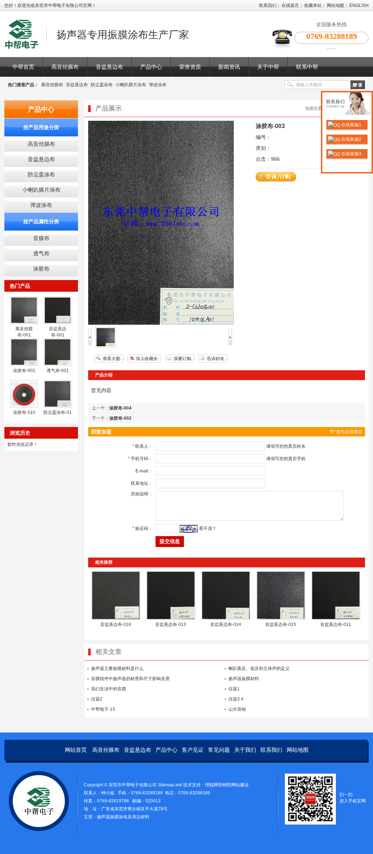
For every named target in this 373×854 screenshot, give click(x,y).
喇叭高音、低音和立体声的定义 (259, 668)
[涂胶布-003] (105, 345)
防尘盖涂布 (102, 84)
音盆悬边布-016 (115, 624)
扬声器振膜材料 (243, 678)
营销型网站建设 (233, 784)
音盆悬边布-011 (335, 624)
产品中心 (151, 67)
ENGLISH (359, 5)
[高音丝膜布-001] (24, 322)
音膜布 (41, 238)
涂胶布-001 (24, 370)
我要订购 (182, 358)
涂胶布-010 (24, 412)
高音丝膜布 (65, 67)
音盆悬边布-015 (280, 624)
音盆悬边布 (109, 67)
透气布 (41, 253)
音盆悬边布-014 (225, 624)
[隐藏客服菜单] (347, 104)
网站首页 (76, 750)
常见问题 (219, 750)
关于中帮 (268, 67)
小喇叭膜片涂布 (130, 84)
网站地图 (335, 5)
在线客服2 (350, 139)
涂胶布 (41, 269)
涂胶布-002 (120, 418)
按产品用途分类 (41, 127)
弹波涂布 (157, 84)
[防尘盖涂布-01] (57, 406)
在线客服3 (350, 153)
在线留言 (290, 5)
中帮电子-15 (103, 709)
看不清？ (207, 528)
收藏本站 (313, 5)
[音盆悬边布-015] (280, 618)
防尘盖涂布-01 (57, 412)
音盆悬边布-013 (170, 624)
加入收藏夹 (147, 358)
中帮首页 (23, 67)
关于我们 (245, 750)
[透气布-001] (57, 364)
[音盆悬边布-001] (57, 322)
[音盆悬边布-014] (225, 618)
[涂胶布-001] (24, 364)
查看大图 (111, 358)
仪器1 (234, 688)
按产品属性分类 (41, 221)
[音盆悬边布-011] (335, 618)
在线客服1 (350, 124)
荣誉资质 (190, 67)
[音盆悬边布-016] (115, 618)
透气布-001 (58, 370)
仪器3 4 (235, 699)
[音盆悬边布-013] (170, 618)
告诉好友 (215, 358)
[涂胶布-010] (24, 406)
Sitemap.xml (170, 784)
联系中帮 (307, 67)
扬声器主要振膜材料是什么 (117, 668)
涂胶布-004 (120, 408)
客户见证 (193, 750)
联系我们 (267, 5)
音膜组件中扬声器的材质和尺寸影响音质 (130, 678)
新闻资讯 (229, 67)
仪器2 (96, 699)
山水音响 (237, 709)
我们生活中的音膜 (108, 688)
